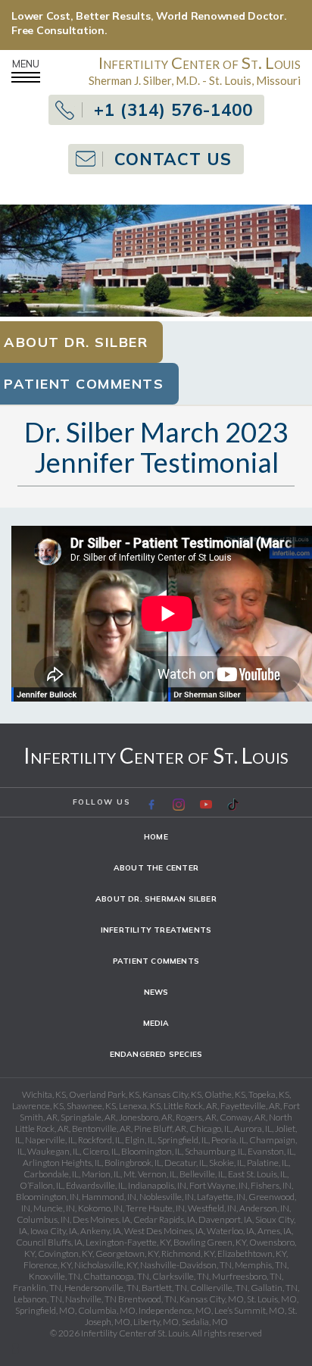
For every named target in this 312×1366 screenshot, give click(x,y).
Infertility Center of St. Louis (156, 755)
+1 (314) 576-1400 (173, 109)
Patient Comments (156, 961)
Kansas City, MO (211, 1299)
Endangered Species (156, 1054)
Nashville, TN (91, 1299)
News (156, 992)
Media (156, 1023)
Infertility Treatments (156, 930)
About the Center (156, 868)
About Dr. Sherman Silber (156, 899)
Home (156, 837)
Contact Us (173, 159)
